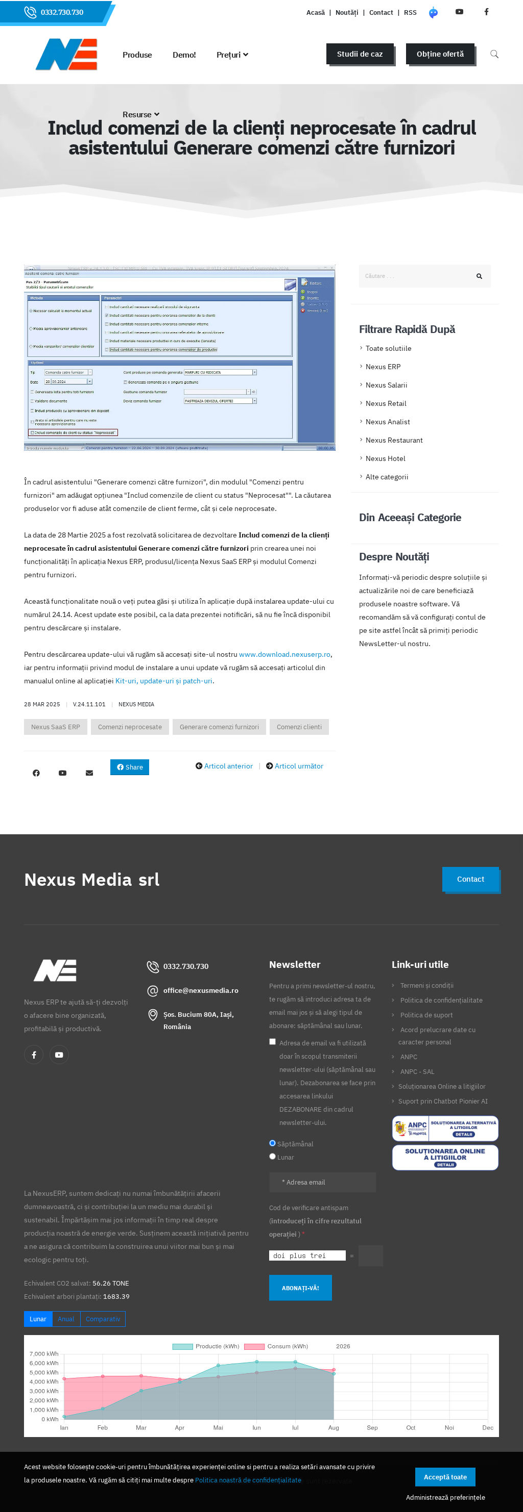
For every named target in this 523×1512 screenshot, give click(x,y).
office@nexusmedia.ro (201, 990)
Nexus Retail (386, 403)
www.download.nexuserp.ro (284, 654)
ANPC (408, 1057)
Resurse (137, 114)
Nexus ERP (383, 366)
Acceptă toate (445, 1477)
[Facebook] (33, 1054)
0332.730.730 (62, 12)
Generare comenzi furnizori (219, 727)
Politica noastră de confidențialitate (248, 1479)
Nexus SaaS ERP (55, 727)
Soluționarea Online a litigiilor (442, 1086)
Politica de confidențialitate (441, 1000)
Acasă (315, 12)
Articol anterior (228, 766)
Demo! (184, 54)
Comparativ (103, 1319)
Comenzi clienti (299, 727)
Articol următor (299, 766)
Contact (381, 12)
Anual (66, 1319)
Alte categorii (387, 476)
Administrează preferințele (445, 1497)
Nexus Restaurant (394, 440)
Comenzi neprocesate (130, 727)
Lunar (38, 1319)
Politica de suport (426, 1015)
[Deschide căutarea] (494, 54)
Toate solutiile (389, 348)
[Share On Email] (89, 773)
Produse (137, 54)
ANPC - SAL (417, 1071)
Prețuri (229, 54)
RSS (410, 12)
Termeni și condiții (427, 985)
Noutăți (347, 12)
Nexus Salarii (387, 385)
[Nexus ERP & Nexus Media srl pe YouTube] (63, 773)
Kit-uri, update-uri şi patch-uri (163, 680)
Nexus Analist (388, 421)
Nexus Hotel (386, 458)
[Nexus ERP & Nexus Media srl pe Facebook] (36, 773)
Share (133, 767)
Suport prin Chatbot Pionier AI (443, 1101)
